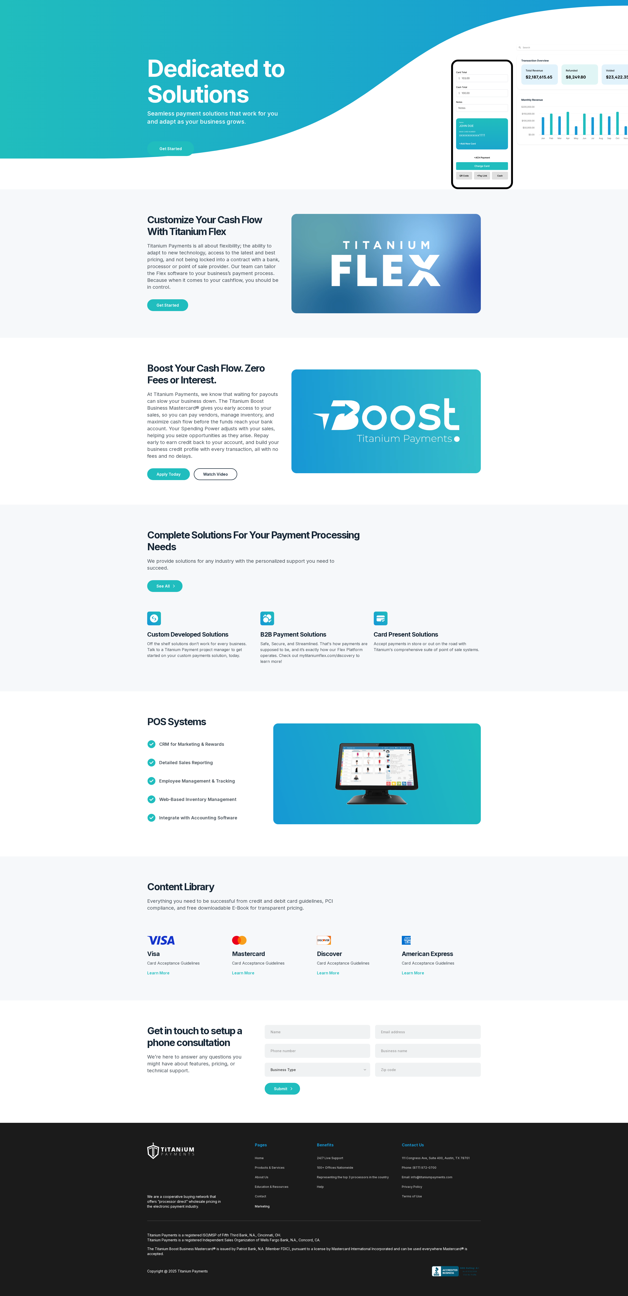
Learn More (158, 972)
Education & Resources (271, 1187)
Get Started (170, 148)
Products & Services (270, 1167)
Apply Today (169, 474)
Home (259, 1158)
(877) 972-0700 (424, 1167)
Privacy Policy (412, 1187)
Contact (260, 1196)
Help (320, 1187)
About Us (261, 1177)
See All (163, 586)
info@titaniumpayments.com (431, 1177)
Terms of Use (412, 1196)
